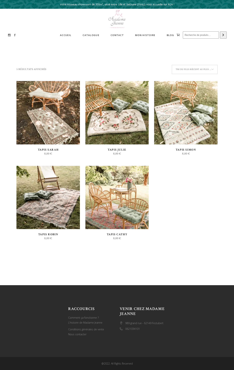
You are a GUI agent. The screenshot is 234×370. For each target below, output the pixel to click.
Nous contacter (77, 334)
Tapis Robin (48, 234)
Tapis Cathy (117, 234)
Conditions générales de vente (86, 329)
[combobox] (195, 69)
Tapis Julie (117, 150)
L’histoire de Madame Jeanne (85, 322)
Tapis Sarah (48, 150)
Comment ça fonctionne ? (83, 317)
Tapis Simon (186, 150)
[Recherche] (223, 35)
